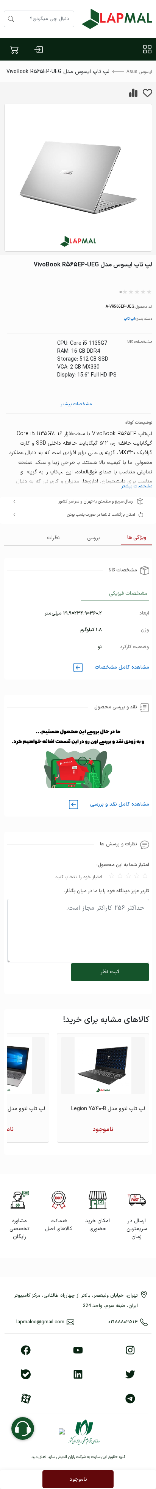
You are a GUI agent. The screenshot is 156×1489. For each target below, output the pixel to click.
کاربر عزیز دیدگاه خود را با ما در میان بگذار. (106, 891)
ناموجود (78, 1479)
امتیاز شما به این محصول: (123, 865)
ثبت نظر (110, 972)
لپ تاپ (129, 318)
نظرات (53, 538)
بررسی (93, 538)
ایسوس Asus (139, 71)
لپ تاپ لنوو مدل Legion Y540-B (108, 1109)
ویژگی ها (136, 537)
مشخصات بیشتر (76, 404)
